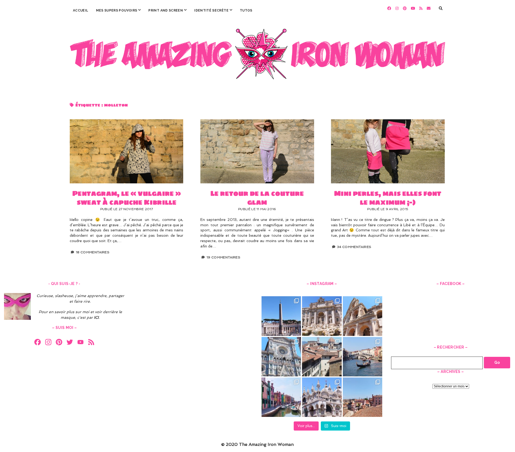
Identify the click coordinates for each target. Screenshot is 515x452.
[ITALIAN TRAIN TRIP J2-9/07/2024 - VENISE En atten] (321, 397)
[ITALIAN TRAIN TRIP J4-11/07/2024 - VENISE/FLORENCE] (362, 356)
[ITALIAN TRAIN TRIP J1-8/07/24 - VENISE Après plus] (362, 397)
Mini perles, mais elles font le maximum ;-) (387, 151)
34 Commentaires (354, 247)
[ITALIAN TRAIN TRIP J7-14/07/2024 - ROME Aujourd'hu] (362, 316)
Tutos (246, 10)
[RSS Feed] (91, 343)
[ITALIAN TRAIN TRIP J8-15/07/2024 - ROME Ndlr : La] (321, 316)
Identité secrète (211, 10)
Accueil (81, 10)
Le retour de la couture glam (257, 151)
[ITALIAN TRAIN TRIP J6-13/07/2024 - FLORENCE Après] (281, 356)
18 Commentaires (92, 252)
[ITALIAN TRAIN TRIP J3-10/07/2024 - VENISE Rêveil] (281, 397)
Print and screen (165, 10)
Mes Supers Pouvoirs (116, 10)
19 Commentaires (223, 257)
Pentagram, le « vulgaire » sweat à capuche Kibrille (126, 151)
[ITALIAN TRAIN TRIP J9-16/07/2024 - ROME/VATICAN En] (281, 316)
